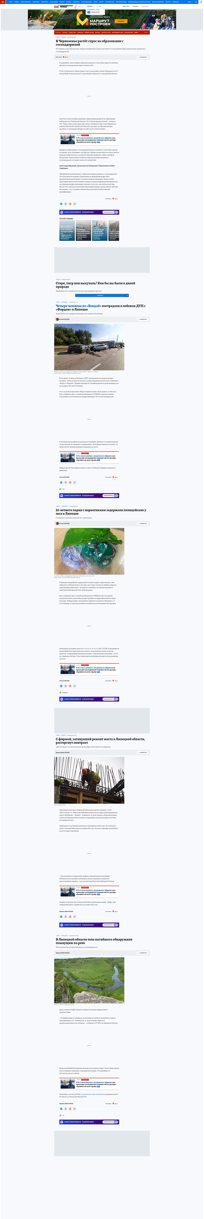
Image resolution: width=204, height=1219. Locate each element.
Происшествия (121, 2)
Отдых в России (105, 32)
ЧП (63, 1115)
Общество (44, 2)
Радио (127, 6)
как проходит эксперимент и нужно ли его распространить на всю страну (96, 140)
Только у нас (72, 32)
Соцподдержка (86, 2)
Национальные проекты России (139, 2)
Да (88, 12)
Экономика (54, 2)
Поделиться (143, 57)
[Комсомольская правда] (63, 6)
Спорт (101, 2)
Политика (36, 2)
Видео (17, 2)
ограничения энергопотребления (93, 1094)
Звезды (68, 2)
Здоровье (76, 2)
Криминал (65, 692)
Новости (64, 32)
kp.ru (66, 57)
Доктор (168, 2)
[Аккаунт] (201, 2)
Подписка (144, 6)
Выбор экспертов (158, 2)
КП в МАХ (97, 32)
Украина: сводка (89, 32)
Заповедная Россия (117, 32)
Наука (95, 2)
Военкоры (80, 32)
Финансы (176, 2)
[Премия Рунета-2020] (78, 6)
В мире (62, 2)
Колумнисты (109, 2)
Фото (11, 2)
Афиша (136, 32)
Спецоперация (26, 2)
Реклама (135, 6)
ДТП (63, 489)
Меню (3, 2)
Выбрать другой (95, 12)
